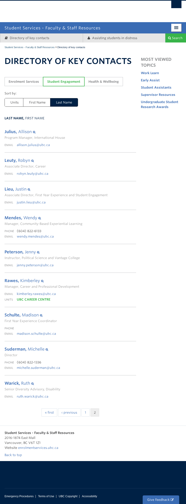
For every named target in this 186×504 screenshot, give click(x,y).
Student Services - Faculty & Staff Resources (30, 47)
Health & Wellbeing (103, 81)
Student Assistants (156, 87)
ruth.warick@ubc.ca (32, 396)
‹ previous (69, 412)
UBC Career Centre (33, 299)
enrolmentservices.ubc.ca (38, 448)
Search (177, 38)
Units (14, 102)
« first (49, 412)
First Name (37, 102)
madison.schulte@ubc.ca (36, 333)
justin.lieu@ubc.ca (31, 202)
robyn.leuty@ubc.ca (32, 173)
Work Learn (150, 73)
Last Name (64, 102)
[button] (35, 131)
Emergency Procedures (19, 496)
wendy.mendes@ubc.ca (35, 236)
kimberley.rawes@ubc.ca (36, 294)
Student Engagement (63, 81)
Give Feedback (159, 500)
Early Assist (150, 80)
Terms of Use (46, 496)
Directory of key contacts (29, 38)
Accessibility (89, 496)
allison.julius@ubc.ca (33, 145)
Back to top (14, 455)
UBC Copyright (68, 496)
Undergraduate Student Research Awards (159, 104)
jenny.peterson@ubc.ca (35, 265)
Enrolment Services (24, 81)
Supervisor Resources (158, 95)
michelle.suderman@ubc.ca (38, 368)
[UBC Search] (176, 6)
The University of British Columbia (111, 8)
